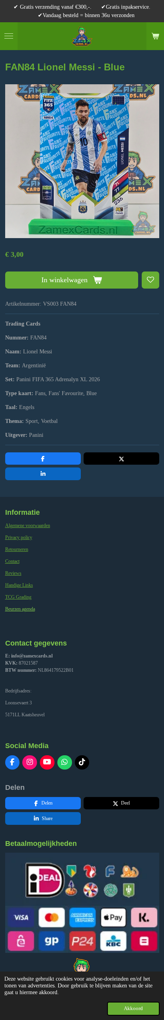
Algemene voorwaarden (27, 525)
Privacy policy (18, 537)
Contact (12, 561)
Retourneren (16, 549)
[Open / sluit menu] (9, 36)
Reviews (13, 573)
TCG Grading (18, 597)
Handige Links (19, 585)
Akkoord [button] (133, 1008)
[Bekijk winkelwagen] (155, 36)
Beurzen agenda (20, 609)
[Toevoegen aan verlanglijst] (150, 280)
